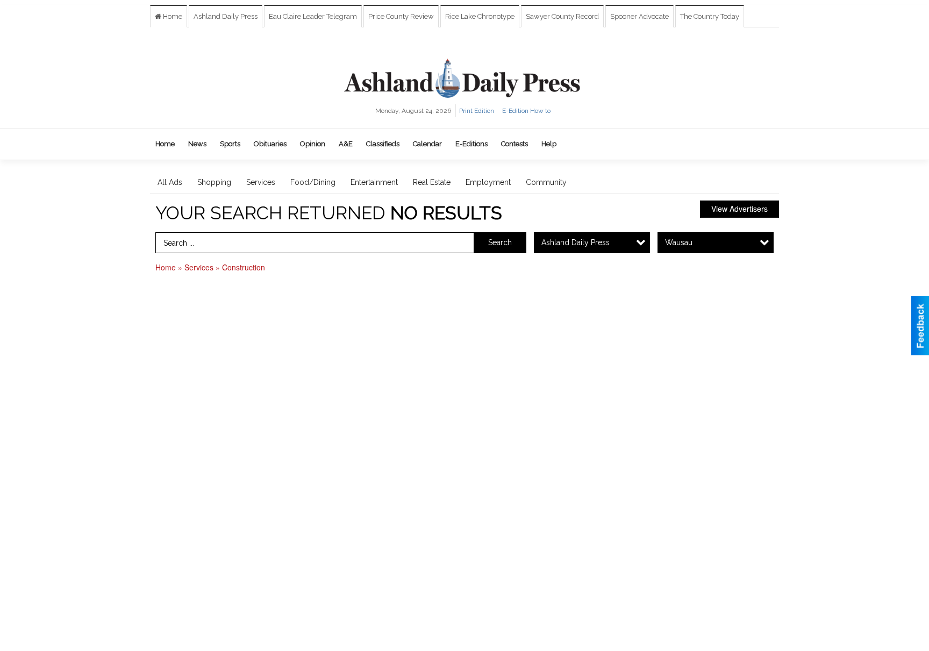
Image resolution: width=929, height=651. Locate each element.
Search (500, 242)
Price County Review (401, 16)
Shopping (214, 182)
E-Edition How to (526, 111)
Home (171, 16)
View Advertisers (739, 208)
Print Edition (476, 111)
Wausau (678, 242)
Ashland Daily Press (226, 16)
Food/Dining (312, 182)
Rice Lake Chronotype (479, 16)
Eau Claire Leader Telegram (313, 16)
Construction (243, 267)
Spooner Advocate (639, 16)
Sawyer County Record (562, 16)
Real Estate (432, 182)
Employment (488, 182)
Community (546, 182)
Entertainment (374, 182)
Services (260, 182)
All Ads (170, 182)
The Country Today (709, 16)
